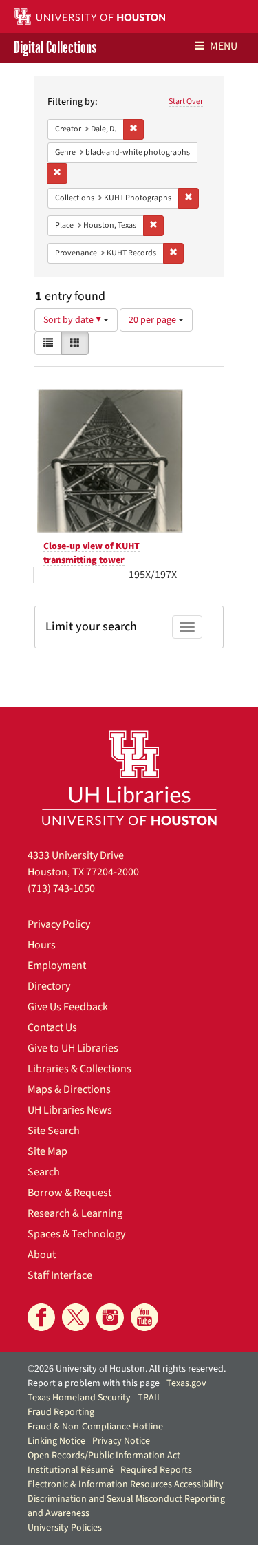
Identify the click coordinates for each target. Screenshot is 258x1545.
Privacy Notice (121, 1441)
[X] (75, 1317)
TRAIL (150, 1398)
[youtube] (144, 1317)
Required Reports (156, 1470)
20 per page (153, 320)
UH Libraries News (70, 1110)
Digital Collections (55, 48)
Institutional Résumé (71, 1470)
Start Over (186, 101)
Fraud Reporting (61, 1412)
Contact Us (52, 1027)
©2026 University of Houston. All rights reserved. (127, 1369)
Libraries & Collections (79, 1068)
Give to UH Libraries (73, 1048)
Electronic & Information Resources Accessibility (126, 1484)
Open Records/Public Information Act (104, 1455)
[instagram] (110, 1317)
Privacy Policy (59, 924)
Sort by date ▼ (73, 320)
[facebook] (41, 1317)
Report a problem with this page (94, 1383)
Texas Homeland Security (79, 1398)
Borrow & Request (69, 1192)
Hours (42, 944)
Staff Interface (60, 1275)
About (42, 1254)
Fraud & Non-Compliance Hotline (95, 1427)
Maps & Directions (69, 1089)
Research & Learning (75, 1213)
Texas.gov (186, 1383)
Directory (49, 986)
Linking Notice (56, 1441)
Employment (57, 965)
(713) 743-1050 (61, 888)
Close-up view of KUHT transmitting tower (91, 553)
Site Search (54, 1130)
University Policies (65, 1528)
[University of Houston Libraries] (129, 777)
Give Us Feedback (68, 1006)
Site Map (47, 1151)
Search (44, 1172)
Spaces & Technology (76, 1234)
